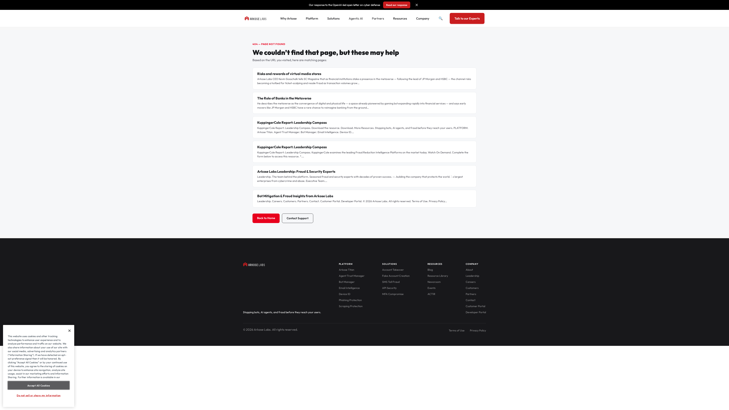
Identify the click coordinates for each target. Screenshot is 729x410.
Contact (470, 300)
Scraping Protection (351, 306)
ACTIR (431, 294)
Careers (471, 282)
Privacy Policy (478, 330)
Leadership (472, 276)
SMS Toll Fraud (391, 282)
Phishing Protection (350, 300)
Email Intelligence (349, 288)
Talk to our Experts (467, 18)
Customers (472, 288)
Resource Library (438, 276)
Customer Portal (475, 306)
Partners (378, 18)
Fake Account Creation (396, 276)
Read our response (396, 4)
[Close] (69, 330)
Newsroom (434, 282)
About (469, 269)
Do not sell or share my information (39, 395)
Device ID (344, 294)
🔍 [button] (441, 18)
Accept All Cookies (38, 385)
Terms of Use (457, 330)
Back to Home (266, 218)
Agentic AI (356, 18)
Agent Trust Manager (351, 276)
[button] (416, 5)
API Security (389, 288)
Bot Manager (347, 282)
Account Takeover (393, 269)
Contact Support (297, 218)
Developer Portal (476, 312)
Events (432, 288)
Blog (430, 269)
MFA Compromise (393, 294)
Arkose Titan (346, 269)
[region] (38, 366)
